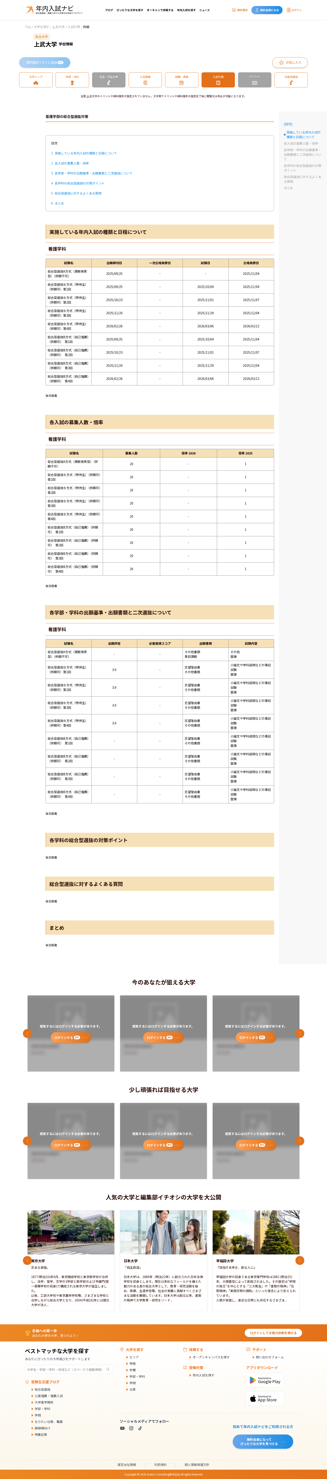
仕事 (132, 1389)
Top (28, 26)
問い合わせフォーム (270, 1357)
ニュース (204, 10)
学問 (38, 1415)
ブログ (109, 10)
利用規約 (160, 1464)
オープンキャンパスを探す (211, 1357)
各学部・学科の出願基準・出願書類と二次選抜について (302, 154)
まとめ (288, 188)
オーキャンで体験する (160, 10)
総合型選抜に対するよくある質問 (302, 179)
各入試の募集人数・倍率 (301, 143)
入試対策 (74, 26)
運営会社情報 (126, 1464)
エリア (134, 1357)
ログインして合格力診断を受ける (273, 1333)
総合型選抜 (42, 1389)
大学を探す (41, 26)
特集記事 (41, 1434)
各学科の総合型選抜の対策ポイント (302, 167)
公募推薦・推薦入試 (49, 1396)
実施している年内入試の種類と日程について (302, 134)
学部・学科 (42, 1408)
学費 (132, 1370)
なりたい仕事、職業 (49, 1421)
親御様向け (42, 1428)
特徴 (132, 1363)
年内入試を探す (186, 10)
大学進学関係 (44, 1402)
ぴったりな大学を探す (130, 10)
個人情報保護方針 (197, 1464)
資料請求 (242, 10)
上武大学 (58, 26)
